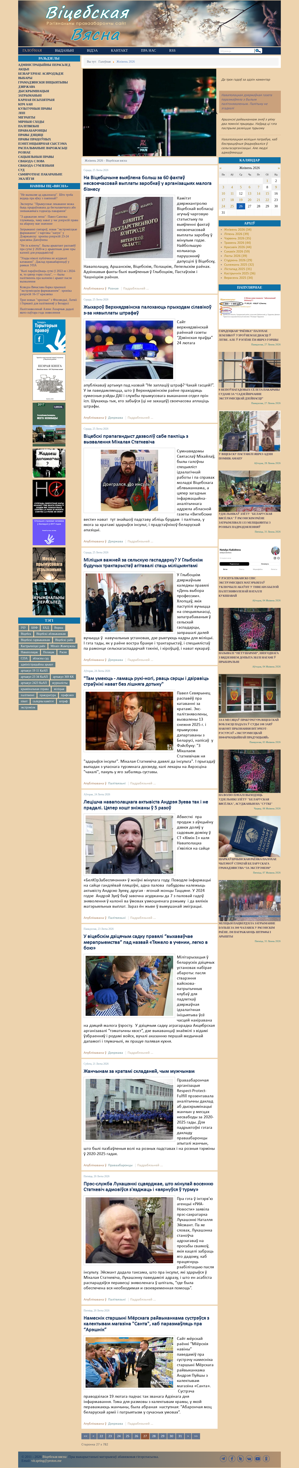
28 (154, 1436)
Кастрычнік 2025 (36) (239, 273)
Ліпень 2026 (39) (236, 234)
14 (258, 193)
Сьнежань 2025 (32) (239, 264)
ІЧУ (23, 627)
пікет (24, 701)
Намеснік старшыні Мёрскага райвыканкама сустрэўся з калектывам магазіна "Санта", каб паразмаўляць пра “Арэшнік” (146, 1324)
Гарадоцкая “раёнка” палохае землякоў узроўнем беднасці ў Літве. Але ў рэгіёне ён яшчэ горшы (248, 335)
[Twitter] (240, 1459)
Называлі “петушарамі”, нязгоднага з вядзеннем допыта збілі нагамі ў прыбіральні (249, 657)
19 (241, 200)
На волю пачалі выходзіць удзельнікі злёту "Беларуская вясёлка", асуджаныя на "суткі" (246, 799)
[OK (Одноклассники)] (266, 1459)
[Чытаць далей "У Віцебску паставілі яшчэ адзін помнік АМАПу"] (249, 431)
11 (232, 193)
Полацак (48, 652)
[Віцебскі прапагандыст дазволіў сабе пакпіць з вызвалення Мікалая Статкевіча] (129, 480)
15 (267, 193)
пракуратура (48, 695)
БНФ (34, 627)
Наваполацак (29, 652)
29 (162, 1436)
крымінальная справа (35, 689)
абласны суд (41, 658)
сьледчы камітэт (43, 701)
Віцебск (26, 633)
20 (249, 200)
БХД (46, 627)
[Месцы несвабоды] (49, 424)
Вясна (95, 33)
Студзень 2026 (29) (238, 260)
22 (101, 1436)
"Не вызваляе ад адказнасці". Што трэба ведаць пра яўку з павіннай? (46, 196)
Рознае (113, 288)
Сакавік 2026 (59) (237, 251)
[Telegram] (223, 1459)
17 (223, 200)
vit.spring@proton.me (46, 1461)
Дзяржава (115, 418)
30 (171, 1436)
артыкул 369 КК (63, 676)
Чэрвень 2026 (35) (237, 238)
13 (249, 193)
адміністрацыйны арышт (37, 664)
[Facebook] (232, 1459)
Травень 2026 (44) (237, 243)
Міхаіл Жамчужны (63, 646)
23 (110, 1436)
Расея (63, 652)
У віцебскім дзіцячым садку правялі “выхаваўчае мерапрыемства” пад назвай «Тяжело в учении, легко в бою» (146, 942)
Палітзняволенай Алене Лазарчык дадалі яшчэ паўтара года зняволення (47, 310)
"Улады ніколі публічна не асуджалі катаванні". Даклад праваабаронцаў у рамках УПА (44, 262)
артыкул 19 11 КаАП (34, 670)
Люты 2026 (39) (235, 256)
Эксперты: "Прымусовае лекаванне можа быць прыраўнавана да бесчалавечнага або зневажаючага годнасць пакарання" (48, 207)
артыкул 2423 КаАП (34, 683)
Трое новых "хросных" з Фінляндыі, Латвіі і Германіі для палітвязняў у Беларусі (48, 301)
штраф (63, 701)
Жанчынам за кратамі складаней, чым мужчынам (139, 1071)
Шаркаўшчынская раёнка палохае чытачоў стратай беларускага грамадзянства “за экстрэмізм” (248, 864)
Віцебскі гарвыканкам (35, 640)
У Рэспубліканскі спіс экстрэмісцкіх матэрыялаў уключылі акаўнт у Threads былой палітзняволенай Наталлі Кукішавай (249, 587)
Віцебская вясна (54, 1457)
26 (136, 1436)
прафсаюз (67, 695)
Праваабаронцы (120, 1165)
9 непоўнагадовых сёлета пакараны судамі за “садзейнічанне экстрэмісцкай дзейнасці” (249, 394)
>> (196, 1436)
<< (85, 1436)
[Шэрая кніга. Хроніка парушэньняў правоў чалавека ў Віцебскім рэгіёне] (49, 377)
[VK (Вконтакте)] (249, 1459)
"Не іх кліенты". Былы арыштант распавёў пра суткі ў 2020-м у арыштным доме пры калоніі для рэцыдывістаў (48, 249)
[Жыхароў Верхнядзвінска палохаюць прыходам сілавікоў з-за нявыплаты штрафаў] (129, 349)
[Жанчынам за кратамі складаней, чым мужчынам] (129, 1109)
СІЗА (24, 658)
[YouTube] (257, 1459)
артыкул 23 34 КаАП (34, 676)
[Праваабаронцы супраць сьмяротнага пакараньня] (49, 498)
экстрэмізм (28, 707)
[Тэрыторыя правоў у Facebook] (49, 336)
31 (180, 1436)
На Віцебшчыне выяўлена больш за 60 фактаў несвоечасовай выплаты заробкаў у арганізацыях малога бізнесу (148, 183)
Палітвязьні (117, 783)
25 (127, 1436)
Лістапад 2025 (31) (238, 269)
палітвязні (27, 695)
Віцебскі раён (64, 640)
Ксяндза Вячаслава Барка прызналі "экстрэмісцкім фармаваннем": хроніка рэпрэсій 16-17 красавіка (46, 291)
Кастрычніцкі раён (33, 646)
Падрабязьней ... (136, 288)
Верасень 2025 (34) (238, 278)
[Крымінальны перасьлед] (49, 599)
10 (223, 193)
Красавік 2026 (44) (238, 247)
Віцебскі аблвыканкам (51, 633)
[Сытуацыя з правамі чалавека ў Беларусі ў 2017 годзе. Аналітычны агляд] (49, 532)
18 (232, 200)
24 (119, 1436)
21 (258, 200)
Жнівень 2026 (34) (238, 229)
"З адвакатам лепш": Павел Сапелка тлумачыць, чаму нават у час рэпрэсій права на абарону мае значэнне (49, 220)
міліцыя (59, 689)
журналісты (59, 683)
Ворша (58, 627)
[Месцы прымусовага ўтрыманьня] (49, 564)
